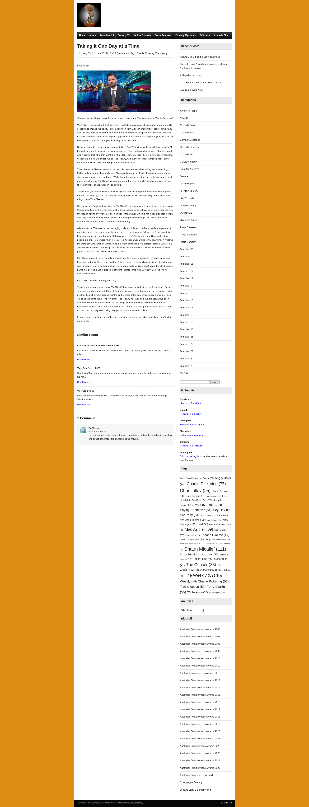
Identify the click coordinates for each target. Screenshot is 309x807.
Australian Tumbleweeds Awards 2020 (200, 731)
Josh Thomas (195, 520)
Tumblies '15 (186, 293)
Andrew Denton (204, 478)
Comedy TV (124, 35)
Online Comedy (142, 35)
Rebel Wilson (223, 539)
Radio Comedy (188, 241)
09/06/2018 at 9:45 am (97, 432)
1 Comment (121, 53)
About (92, 35)
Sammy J (199, 543)
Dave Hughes (213, 496)
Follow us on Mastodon (192, 435)
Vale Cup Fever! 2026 (191, 90)
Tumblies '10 (186, 256)
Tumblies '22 (186, 344)
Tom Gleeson (193, 586)
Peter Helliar (192, 535)
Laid (203, 524)
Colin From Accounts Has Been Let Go (200, 82)
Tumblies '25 (186, 366)
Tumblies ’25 (107, 35)
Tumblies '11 (186, 263)
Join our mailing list (189, 456)
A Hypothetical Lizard (191, 75)
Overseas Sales (188, 220)
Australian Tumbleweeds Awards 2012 (200, 673)
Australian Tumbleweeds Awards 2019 (200, 724)
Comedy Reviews (189, 147)
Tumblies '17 (186, 307)
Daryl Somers (195, 496)
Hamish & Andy (189, 505)
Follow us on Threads (191, 445)
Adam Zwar (187, 478)
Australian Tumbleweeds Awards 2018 (200, 716)
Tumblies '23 (186, 351)
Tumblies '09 (186, 249)
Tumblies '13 (186, 278)
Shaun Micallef (205, 549)
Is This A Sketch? (189, 190)
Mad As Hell (199, 529)
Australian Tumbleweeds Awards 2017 (200, 709)
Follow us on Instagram (192, 424)
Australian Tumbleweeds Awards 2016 (200, 702)
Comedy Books (188, 125)
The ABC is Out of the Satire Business (200, 56)
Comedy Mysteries (185, 35)
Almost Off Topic (188, 110)
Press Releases (163, 35)
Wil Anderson (197, 592)
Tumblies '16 (186, 300)
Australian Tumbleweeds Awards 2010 (200, 658)
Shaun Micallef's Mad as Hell (199, 554)
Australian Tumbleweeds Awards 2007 (200, 636)
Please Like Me (215, 535)
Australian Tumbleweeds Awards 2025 (200, 767)
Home (82, 35)
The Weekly (161, 53)
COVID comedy (188, 161)
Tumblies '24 (186, 358)
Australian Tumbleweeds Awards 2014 (200, 687)
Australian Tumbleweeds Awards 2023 (200, 753)
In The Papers (187, 183)
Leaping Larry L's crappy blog (195, 789)
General (184, 176)
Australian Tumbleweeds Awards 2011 (200, 665)
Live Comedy (187, 198)
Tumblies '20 (186, 329)
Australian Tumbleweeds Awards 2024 (200, 760)
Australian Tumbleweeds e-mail (196, 775)
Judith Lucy (214, 520)
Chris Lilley (195, 490)
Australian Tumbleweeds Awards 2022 (200, 746)
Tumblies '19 (186, 322)
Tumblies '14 (186, 285)
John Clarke (208, 515)
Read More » (84, 359)
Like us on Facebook (190, 403)
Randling (208, 539)
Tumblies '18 (186, 315)
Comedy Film (221, 35)
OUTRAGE (186, 212)
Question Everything (190, 539)
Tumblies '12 (186, 271)
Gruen (218, 500)
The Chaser (201, 564)
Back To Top (226, 803)
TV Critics (205, 35)
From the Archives (189, 169)
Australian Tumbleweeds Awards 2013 (200, 680)
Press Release (188, 227)
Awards (184, 118)
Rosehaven (186, 543)
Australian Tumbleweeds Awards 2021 (200, 738)
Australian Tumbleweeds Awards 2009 (200, 651)
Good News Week (202, 500)
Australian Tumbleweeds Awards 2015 (200, 694)
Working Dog (217, 592)
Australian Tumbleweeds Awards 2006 (200, 629)
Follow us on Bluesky (190, 414)
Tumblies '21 (186, 336)
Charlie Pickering (145, 53)
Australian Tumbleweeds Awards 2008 (200, 643)
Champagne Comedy (191, 782)
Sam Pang (212, 543)
